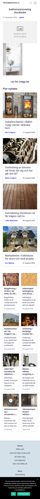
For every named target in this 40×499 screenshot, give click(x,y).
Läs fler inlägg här (20, 81)
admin (21, 17)
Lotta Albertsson (11, 221)
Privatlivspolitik (23, 494)
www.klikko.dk (22, 464)
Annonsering (20, 474)
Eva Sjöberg (9, 263)
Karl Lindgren (10, 132)
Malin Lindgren (11, 178)
